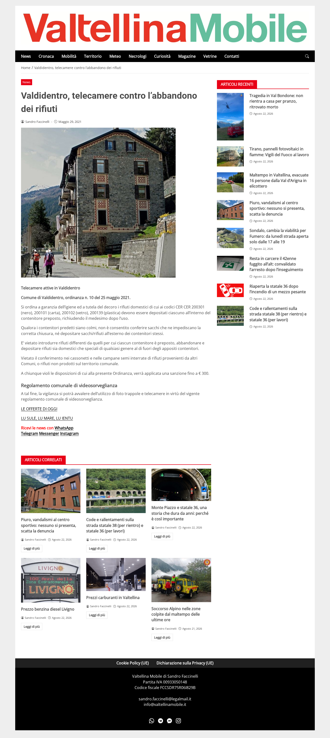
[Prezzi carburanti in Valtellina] (116, 574)
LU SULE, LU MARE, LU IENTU (47, 418)
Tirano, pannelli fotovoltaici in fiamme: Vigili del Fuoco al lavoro (279, 151)
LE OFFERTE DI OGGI (39, 408)
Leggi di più (32, 548)
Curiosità (162, 56)
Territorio (93, 56)
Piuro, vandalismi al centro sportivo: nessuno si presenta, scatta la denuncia (48, 525)
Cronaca (46, 56)
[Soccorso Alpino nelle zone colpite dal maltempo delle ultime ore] (181, 580)
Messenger (49, 433)
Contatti (231, 56)
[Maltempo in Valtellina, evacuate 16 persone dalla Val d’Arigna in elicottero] (230, 182)
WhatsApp (64, 428)
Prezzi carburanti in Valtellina (113, 597)
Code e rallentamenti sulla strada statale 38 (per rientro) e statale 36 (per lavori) (114, 525)
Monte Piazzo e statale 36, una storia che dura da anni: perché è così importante (179, 513)
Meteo (115, 56)
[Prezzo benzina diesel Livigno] (50, 580)
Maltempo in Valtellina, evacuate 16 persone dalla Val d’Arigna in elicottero (279, 180)
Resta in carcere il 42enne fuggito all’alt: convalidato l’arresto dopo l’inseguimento (276, 264)
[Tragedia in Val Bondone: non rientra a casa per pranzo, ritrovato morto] (230, 117)
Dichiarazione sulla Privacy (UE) (185, 663)
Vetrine (210, 56)
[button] (307, 56)
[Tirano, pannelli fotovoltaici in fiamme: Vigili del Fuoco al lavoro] (230, 156)
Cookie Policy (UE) (132, 663)
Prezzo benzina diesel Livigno (47, 609)
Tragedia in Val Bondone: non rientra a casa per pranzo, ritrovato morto (276, 101)
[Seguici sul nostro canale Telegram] (160, 720)
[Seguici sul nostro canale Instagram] (178, 720)
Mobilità (69, 56)
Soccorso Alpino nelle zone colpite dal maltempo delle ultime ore (176, 614)
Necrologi (137, 56)
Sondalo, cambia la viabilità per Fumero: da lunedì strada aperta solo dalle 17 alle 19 (279, 236)
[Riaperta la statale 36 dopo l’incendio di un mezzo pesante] (230, 290)
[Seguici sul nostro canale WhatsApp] (151, 720)
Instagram (69, 433)
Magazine (187, 56)
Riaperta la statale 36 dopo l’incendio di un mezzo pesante (278, 289)
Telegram (29, 433)
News (26, 56)
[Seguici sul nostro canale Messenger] (169, 720)
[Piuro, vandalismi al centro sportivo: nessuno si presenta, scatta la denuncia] (50, 491)
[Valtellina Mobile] (165, 27)
